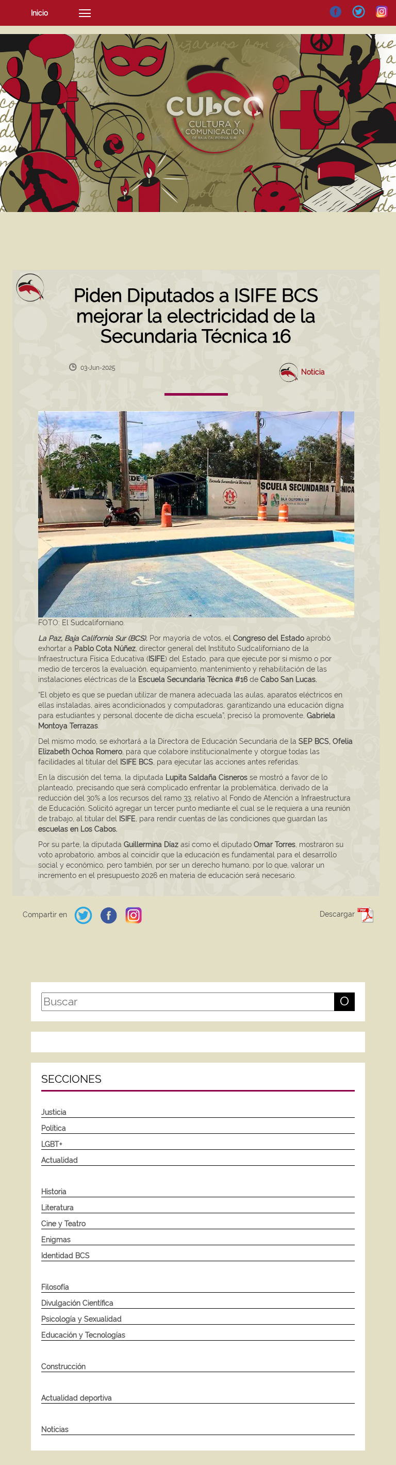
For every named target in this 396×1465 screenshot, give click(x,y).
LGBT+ (51, 1144)
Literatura (57, 1207)
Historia (54, 1191)
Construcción (63, 1366)
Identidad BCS (65, 1255)
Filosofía (55, 1287)
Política (53, 1128)
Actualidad (59, 1160)
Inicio (39, 13)
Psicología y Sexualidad (81, 1319)
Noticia (313, 371)
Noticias (55, 1429)
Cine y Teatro (63, 1223)
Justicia (54, 1112)
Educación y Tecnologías (83, 1335)
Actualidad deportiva (76, 1398)
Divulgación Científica (77, 1303)
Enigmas (56, 1239)
